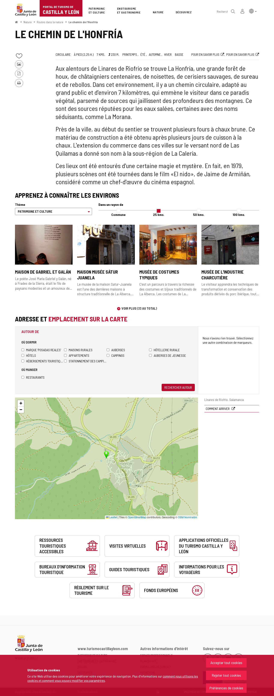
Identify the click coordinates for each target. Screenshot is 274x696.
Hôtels (31, 355)
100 (239, 214)
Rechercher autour (178, 387)
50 (198, 214)
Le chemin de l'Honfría (83, 22)
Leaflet (113, 517)
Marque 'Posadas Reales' (43, 350)
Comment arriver (218, 409)
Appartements (79, 355)
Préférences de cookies (226, 687)
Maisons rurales (80, 350)
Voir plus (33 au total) (139, 308)
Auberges (118, 350)
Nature (28, 22)
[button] (253, 11)
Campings (117, 355)
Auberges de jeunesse (170, 355)
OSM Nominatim (187, 517)
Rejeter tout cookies (226, 675)
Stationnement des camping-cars (88, 361)
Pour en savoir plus (205, 54)
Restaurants (35, 377)
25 (158, 214)
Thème (20, 204)
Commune (118, 214)
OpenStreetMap (137, 517)
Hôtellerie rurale (167, 350)
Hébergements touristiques (45, 361)
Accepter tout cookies (226, 662)
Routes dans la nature (50, 22)
